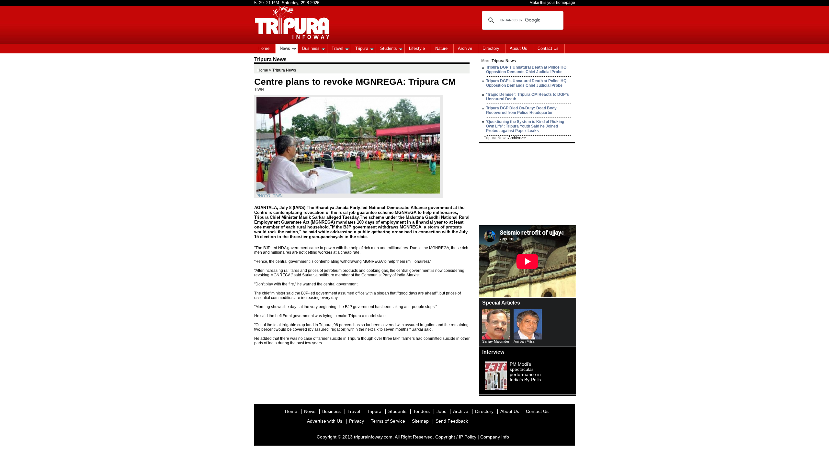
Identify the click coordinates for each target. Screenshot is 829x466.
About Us (518, 48)
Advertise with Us (324, 421)
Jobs (441, 411)
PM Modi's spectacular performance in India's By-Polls (525, 371)
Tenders (421, 411)
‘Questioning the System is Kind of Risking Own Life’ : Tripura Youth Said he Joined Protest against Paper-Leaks (525, 126)
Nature (441, 48)
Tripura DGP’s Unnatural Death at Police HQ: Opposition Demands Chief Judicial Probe (527, 69)
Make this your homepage (552, 2)
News (285, 48)
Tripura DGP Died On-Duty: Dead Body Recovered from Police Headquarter (521, 110)
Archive (465, 48)
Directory (491, 48)
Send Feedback (452, 421)
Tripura (361, 48)
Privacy (356, 421)
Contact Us (548, 48)
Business (311, 48)
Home (263, 48)
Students (388, 48)
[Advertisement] (527, 183)
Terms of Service (388, 421)
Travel (337, 48)
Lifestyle (417, 48)
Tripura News (505, 138)
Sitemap (420, 421)
